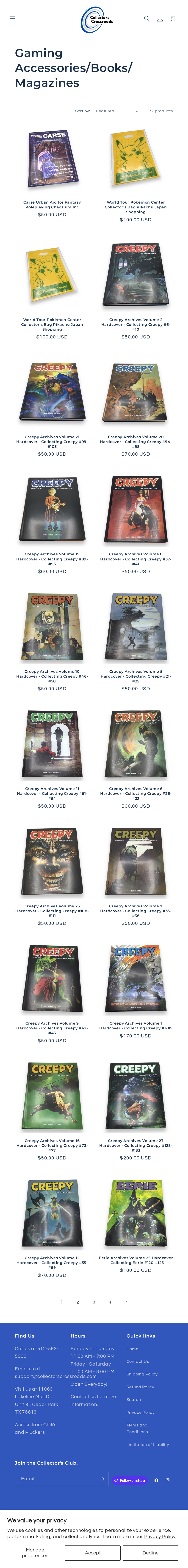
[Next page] (126, 1302)
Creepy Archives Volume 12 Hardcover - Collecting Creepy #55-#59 (52, 1263)
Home (132, 1349)
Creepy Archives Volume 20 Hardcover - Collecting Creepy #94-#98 (136, 442)
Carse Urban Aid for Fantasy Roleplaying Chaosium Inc (52, 204)
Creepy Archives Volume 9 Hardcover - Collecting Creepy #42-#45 (52, 1028)
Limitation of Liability (148, 1445)
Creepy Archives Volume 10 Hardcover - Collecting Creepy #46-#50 (52, 676)
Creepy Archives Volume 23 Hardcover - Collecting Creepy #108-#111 (52, 911)
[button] (12, 18)
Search (134, 1400)
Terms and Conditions (137, 1428)
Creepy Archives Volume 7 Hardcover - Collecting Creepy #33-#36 (135, 911)
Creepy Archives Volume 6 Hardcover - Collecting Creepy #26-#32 (136, 793)
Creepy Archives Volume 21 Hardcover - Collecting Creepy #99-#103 (52, 442)
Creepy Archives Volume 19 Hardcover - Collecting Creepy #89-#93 (52, 559)
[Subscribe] (101, 1479)
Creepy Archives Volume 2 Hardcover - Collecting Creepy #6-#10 (136, 324)
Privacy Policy (141, 1412)
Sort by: (82, 111)
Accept (93, 1553)
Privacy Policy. (160, 1536)
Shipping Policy (142, 1374)
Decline (151, 1553)
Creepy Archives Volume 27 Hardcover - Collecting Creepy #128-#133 (135, 1145)
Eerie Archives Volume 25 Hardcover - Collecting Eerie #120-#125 (136, 1260)
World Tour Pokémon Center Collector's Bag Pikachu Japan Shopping (136, 207)
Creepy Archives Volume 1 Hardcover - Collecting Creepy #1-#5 (135, 1025)
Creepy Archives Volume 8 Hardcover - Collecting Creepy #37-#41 (135, 559)
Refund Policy (140, 1387)
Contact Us (138, 1361)
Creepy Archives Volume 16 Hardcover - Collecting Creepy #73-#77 (52, 1145)
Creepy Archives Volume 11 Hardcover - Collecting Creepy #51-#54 (52, 793)
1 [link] (61, 1302)
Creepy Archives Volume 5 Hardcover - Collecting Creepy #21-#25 (136, 676)
